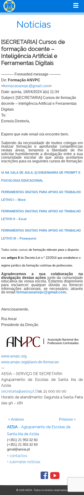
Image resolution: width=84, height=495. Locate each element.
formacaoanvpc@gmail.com (26, 86)
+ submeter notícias (23, 462)
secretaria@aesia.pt (18, 391)
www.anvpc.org (14, 356)
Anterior (16, 419)
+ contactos (17, 456)
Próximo (67, 419)
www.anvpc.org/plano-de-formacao (30, 362)
